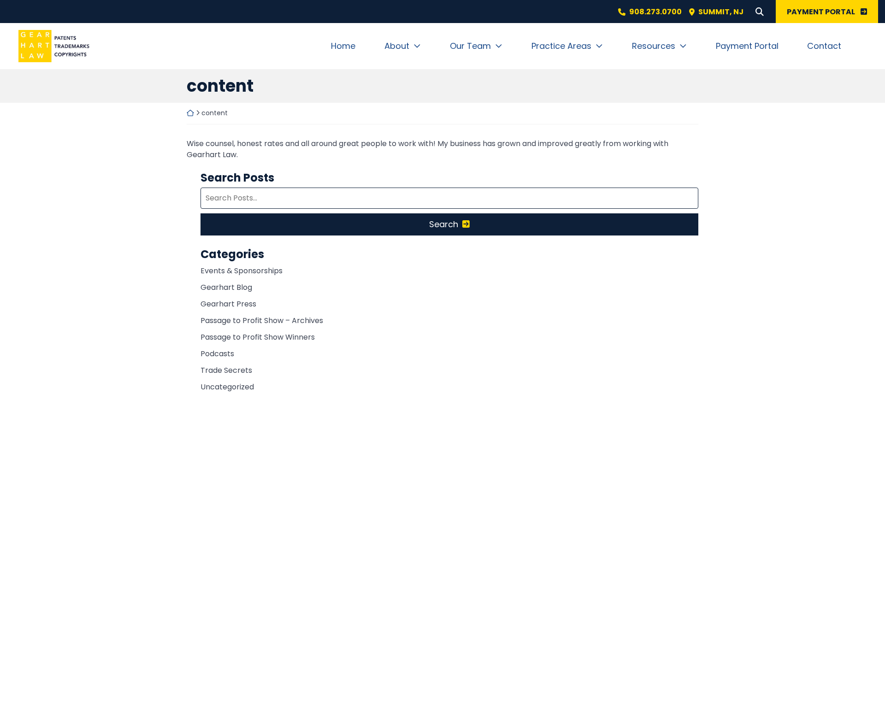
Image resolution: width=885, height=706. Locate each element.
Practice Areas (561, 46)
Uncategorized (227, 387)
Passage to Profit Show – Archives (262, 320)
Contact (824, 46)
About (396, 46)
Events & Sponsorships (242, 270)
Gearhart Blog (226, 287)
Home (343, 46)
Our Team (470, 46)
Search (443, 224)
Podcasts (217, 353)
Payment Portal (747, 46)
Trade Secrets (226, 370)
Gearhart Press (228, 304)
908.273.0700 (655, 11)
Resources (653, 46)
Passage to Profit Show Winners (258, 337)
